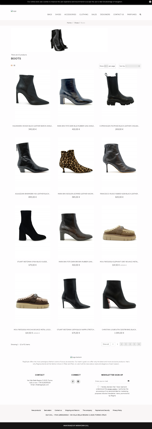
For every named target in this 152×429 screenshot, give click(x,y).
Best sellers (47, 410)
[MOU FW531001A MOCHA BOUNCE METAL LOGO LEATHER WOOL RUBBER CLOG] (32, 300)
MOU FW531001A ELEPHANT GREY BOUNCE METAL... (119, 262)
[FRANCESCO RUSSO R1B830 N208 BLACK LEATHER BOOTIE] (119, 164)
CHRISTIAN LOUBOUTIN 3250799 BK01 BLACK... (119, 330)
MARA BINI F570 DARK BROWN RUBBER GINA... (76, 262)
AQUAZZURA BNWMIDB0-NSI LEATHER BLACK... (32, 194)
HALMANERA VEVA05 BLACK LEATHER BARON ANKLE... (32, 126)
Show (102, 66)
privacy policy (112, 389)
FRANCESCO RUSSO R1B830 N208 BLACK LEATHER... (119, 194)
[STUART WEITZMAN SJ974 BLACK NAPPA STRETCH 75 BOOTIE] (76, 300)
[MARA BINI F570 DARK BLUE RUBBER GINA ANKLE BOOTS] (76, 96)
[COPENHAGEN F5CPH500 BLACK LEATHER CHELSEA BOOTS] (119, 96)
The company (87, 410)
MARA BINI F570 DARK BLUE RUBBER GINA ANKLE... (76, 126)
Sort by (122, 66)
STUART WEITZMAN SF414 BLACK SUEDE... (32, 262)
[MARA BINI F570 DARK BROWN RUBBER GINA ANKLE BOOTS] (76, 232)
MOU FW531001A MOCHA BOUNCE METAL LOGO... (32, 330)
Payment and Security (102, 410)
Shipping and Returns (72, 410)
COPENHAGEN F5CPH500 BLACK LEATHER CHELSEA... (119, 126)
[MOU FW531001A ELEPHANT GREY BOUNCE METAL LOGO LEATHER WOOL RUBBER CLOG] (119, 232)
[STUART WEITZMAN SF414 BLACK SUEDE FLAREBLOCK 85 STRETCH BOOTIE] (32, 232)
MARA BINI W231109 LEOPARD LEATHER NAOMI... (76, 194)
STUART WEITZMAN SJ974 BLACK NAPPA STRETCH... (76, 330)
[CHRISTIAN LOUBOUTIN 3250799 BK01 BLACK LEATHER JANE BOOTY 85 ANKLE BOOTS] (119, 300)
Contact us (58, 410)
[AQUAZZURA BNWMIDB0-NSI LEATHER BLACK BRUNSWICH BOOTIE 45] (32, 164)
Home (69, 23)
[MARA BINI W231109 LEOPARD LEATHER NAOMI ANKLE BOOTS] (76, 164)
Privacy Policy (117, 410)
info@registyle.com (42, 385)
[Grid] (11, 65)
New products (36, 410)
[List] (14, 65)
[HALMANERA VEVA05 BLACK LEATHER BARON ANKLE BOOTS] (32, 96)
